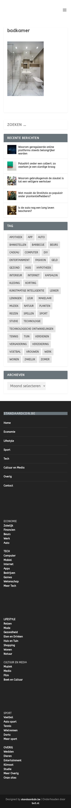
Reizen (13, 313)
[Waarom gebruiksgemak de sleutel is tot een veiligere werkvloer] (11, 180)
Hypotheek (44, 267)
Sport (44, 313)
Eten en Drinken (13, 636)
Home (7, 422)
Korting (30, 283)
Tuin (26, 336)
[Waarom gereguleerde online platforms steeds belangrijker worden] (11, 149)
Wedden (9, 751)
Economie (9, 431)
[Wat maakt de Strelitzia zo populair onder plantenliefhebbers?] (11, 195)
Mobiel (8, 560)
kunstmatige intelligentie (26, 290)
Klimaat (8, 764)
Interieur (15, 275)
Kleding (14, 283)
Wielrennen (10, 730)
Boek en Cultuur (13, 679)
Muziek (13, 306)
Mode (7, 628)
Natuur (29, 306)
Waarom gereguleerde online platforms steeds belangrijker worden (36, 150)
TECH (7, 551)
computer (31, 252)
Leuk (30, 298)
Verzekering (40, 344)
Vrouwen (32, 351)
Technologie (32, 321)
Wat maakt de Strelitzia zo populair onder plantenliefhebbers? (40, 194)
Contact (8, 485)
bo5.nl (35, 803)
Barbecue (38, 244)
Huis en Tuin (11, 641)
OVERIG (8, 747)
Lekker (54, 290)
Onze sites (10, 777)
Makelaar (45, 298)
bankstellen (17, 244)
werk (47, 351)
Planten (44, 306)
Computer (10, 555)
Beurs (54, 244)
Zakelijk (30, 359)
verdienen (42, 336)
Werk (7, 538)
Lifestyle (9, 440)
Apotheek (15, 237)
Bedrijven (9, 572)
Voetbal (15, 351)
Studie (7, 769)
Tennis (13, 336)
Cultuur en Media (14, 467)
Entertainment (19, 260)
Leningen (15, 298)
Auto (6, 542)
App (30, 237)
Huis (28, 267)
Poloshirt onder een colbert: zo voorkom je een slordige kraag (37, 165)
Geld (55, 260)
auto (41, 237)
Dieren (8, 756)
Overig (8, 476)
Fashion (40, 260)
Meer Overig (11, 773)
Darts (7, 734)
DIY (46, 252)
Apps (7, 568)
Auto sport (10, 721)
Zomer (45, 359)
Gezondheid (11, 632)
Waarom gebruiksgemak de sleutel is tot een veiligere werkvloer (41, 180)
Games (8, 577)
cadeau (14, 252)
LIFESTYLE (9, 619)
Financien (9, 529)
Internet (34, 275)
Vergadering (18, 344)
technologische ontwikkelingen (31, 328)
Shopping (9, 645)
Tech (6, 458)
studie (13, 321)
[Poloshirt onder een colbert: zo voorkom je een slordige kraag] (11, 166)
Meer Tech (10, 585)
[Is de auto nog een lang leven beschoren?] (11, 210)
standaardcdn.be (30, 799)
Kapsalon (51, 275)
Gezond (14, 267)
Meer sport (10, 739)
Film (6, 675)
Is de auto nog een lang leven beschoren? (36, 209)
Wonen (14, 359)
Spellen (29, 313)
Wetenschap (11, 581)
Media (7, 671)
